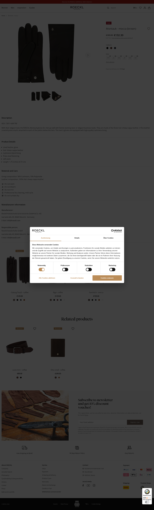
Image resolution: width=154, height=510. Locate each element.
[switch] (65, 269)
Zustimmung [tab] (45, 238)
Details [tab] (77, 238)
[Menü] (150, 489)
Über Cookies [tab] (108, 238)
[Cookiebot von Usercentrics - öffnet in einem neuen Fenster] (113, 231)
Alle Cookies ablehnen (47, 278)
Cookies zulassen (107, 278)
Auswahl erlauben (77, 278)
